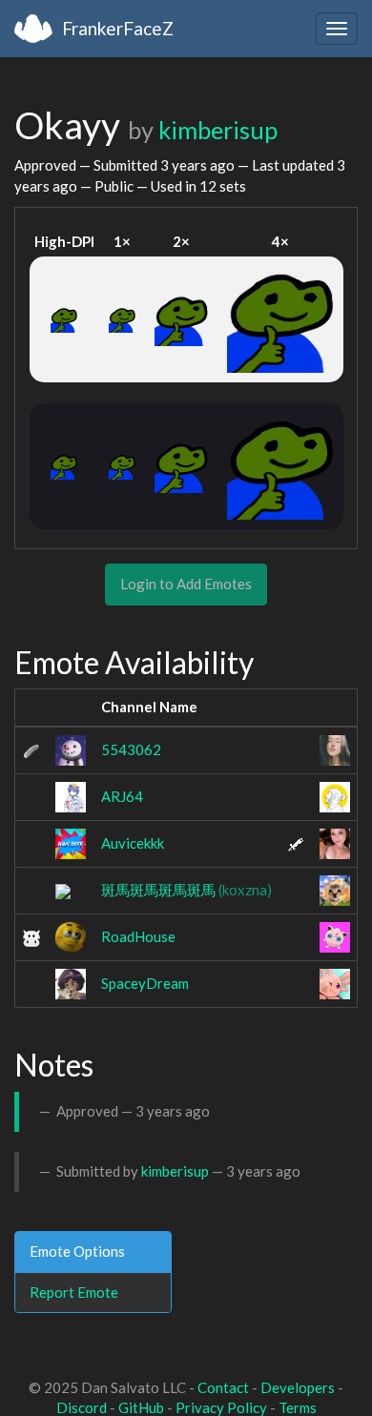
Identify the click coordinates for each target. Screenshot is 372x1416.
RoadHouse (138, 936)
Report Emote (74, 1292)
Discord (81, 1407)
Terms (298, 1407)
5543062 (131, 749)
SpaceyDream (145, 983)
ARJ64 (122, 796)
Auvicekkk (132, 843)
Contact (223, 1387)
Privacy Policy (221, 1407)
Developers (297, 1387)
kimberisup (218, 129)
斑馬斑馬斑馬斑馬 (186, 889)
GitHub (141, 1407)
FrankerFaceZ (118, 28)
